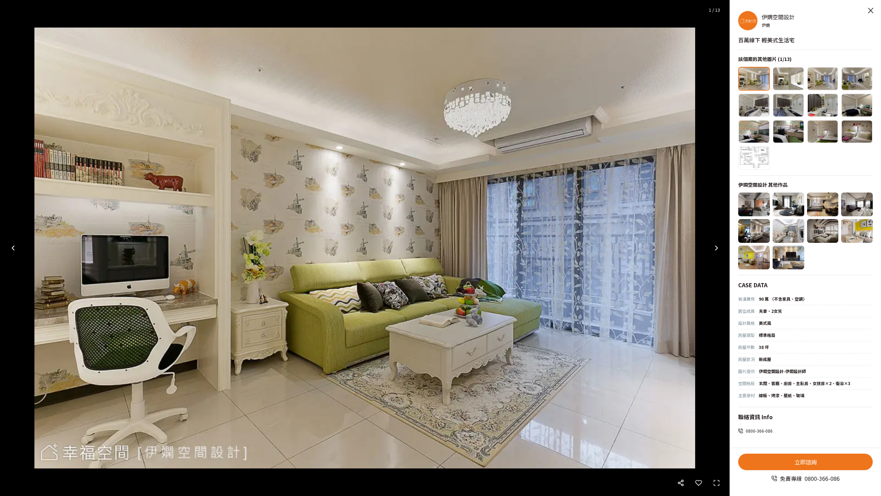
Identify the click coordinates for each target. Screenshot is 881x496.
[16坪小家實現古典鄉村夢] (857, 231)
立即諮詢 (806, 462)
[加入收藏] (698, 482)
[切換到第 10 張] (788, 132)
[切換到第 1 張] (754, 79)
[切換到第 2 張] (788, 79)
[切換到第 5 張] (754, 105)
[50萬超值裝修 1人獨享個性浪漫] (788, 231)
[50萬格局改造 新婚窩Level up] (754, 257)
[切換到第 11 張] (823, 132)
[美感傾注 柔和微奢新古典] (788, 257)
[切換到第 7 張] (823, 105)
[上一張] (13, 248)
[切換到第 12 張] (857, 132)
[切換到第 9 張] (754, 132)
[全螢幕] (716, 482)
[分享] (680, 482)
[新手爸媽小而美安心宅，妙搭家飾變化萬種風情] (823, 204)
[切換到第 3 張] (823, 79)
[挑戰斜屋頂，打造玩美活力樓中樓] (788, 204)
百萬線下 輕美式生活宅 (766, 40)
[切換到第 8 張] (857, 105)
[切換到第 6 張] (788, 105)
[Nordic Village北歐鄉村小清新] (823, 231)
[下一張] (716, 248)
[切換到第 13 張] (754, 158)
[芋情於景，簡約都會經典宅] (857, 204)
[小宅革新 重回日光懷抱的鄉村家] (754, 231)
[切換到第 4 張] (857, 79)
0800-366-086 (759, 431)
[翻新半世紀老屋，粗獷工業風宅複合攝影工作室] (754, 204)
